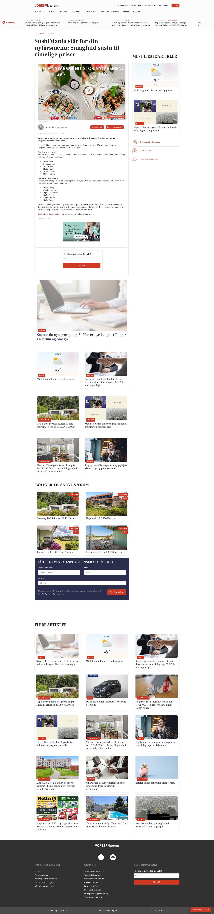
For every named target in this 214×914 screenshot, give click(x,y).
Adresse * (42, 578)
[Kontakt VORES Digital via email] (113, 857)
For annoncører (41, 875)
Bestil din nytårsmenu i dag (50, 214)
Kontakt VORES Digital (44, 882)
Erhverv (62, 11)
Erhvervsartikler (91, 886)
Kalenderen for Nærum (94, 878)
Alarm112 (40, 11)
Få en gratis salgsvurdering (96, 893)
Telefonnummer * (45, 567)
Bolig (51, 11)
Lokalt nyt (90, 11)
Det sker (76, 11)
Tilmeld (175, 5)
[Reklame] (81, 231)
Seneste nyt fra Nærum (94, 871)
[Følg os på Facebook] (101, 857)
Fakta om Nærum (91, 882)
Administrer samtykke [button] (44, 886)
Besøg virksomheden (114, 127)
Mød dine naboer (109, 11)
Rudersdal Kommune (93, 890)
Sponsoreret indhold (93, 897)
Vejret (136, 11)
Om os (37, 871)
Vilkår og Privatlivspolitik (46, 878)
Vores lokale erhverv (93, 875)
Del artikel (95, 127)
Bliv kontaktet (116, 592)
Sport (126, 11)
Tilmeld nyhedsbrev (200, 910)
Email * (87, 567)
